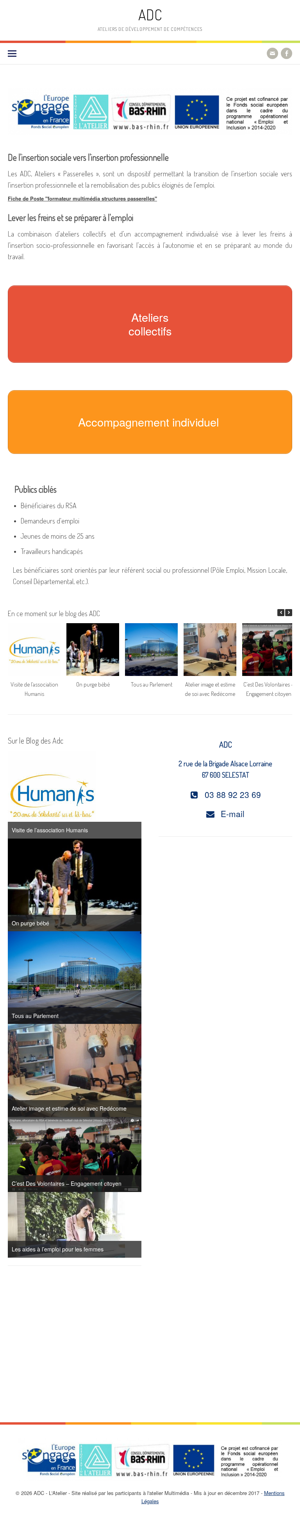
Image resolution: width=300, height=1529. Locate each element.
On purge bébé (93, 684)
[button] (288, 612)
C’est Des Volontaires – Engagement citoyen (66, 1183)
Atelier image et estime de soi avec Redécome (69, 1108)
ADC (150, 14)
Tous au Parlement (151, 684)
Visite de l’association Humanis (50, 830)
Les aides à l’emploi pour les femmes (58, 1249)
